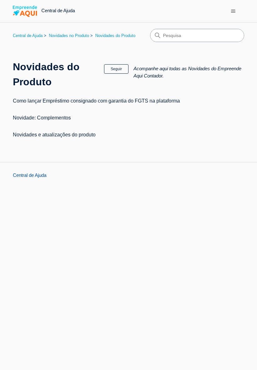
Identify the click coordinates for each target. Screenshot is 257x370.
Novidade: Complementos (42, 117)
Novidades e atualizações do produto (54, 134)
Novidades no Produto (69, 35)
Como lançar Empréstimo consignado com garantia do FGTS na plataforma (96, 100)
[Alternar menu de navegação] (233, 11)
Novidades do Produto (115, 35)
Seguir (116, 69)
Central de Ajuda (28, 35)
